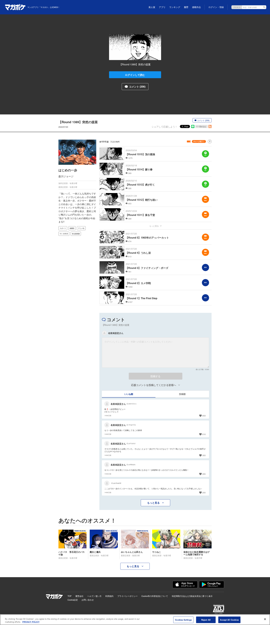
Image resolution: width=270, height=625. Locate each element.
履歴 (186, 7)
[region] (135, 619)
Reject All (206, 619)
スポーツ (63, 228)
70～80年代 (64, 234)
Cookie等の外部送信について (154, 596)
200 (204, 492)
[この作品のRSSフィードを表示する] (210, 126)
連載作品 (196, 7)
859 (204, 415)
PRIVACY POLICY (31, 621)
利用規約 (109, 596)
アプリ (162, 7)
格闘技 (72, 228)
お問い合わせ (88, 599)
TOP (70, 596)
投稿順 (182, 394)
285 (204, 474)
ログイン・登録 (216, 7)
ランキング (174, 7)
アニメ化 (81, 228)
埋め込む (203, 126)
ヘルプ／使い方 (94, 596)
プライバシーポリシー (127, 596)
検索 (264, 7)
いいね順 (128, 394)
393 (204, 455)
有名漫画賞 (76, 234)
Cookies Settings (183, 619)
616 (204, 434)
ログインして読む (135, 75)
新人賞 (152, 7)
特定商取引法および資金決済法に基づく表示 (192, 596)
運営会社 (79, 596)
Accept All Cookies (229, 619)
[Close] (265, 619)
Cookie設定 (73, 599)
